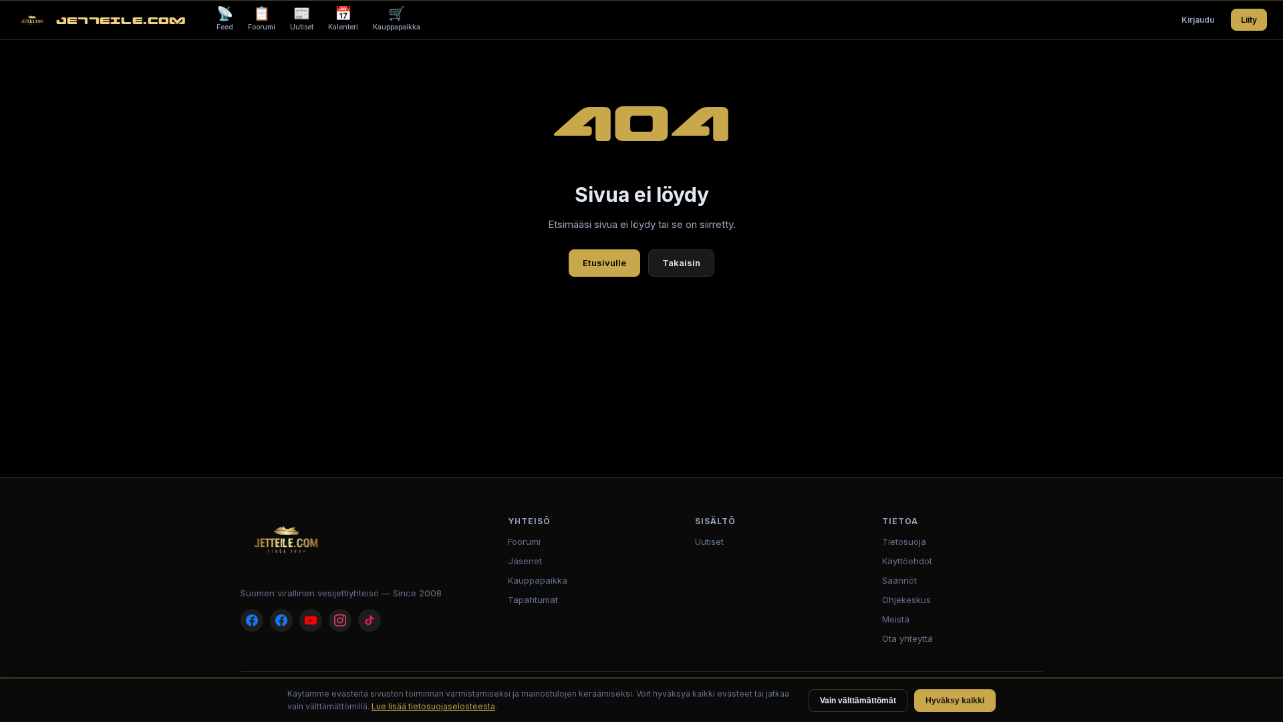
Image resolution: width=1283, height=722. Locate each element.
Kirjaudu (1197, 20)
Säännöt (899, 580)
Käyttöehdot (907, 561)
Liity (1249, 20)
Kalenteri (343, 18)
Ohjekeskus (906, 599)
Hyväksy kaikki (954, 700)
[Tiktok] (369, 620)
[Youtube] (310, 620)
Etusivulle (604, 262)
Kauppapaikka (396, 18)
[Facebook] (252, 620)
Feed (225, 18)
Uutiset (301, 18)
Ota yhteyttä (907, 638)
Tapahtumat (533, 599)
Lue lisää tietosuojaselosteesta (433, 706)
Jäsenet (525, 561)
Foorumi (261, 18)
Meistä (895, 619)
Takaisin (681, 262)
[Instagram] (340, 620)
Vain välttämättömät (858, 700)
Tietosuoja (904, 541)
